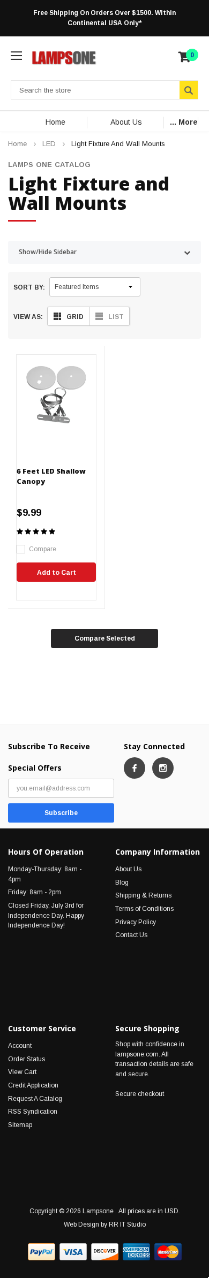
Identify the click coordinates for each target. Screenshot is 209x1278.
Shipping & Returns (143, 895)
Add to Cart (56, 572)
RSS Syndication (32, 1111)
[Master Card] (168, 1251)
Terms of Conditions (144, 908)
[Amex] (136, 1251)
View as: (28, 317)
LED (49, 144)
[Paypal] (41, 1251)
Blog (122, 882)
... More (184, 122)
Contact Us (131, 935)
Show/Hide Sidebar (48, 251)
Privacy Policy (135, 922)
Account (20, 1045)
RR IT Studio (127, 1224)
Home (55, 122)
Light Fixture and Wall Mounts (118, 144)
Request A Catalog (35, 1098)
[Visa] (73, 1251)
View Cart (22, 1072)
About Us (126, 122)
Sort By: (29, 287)
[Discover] (104, 1251)
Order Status (26, 1059)
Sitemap (20, 1125)
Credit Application (33, 1085)
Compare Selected (104, 638)
